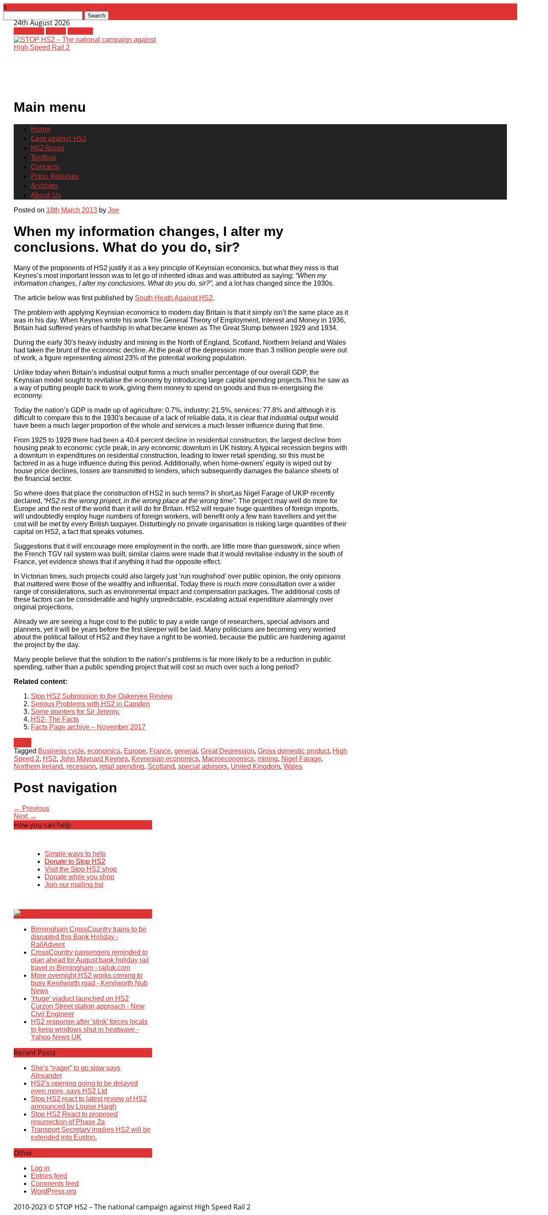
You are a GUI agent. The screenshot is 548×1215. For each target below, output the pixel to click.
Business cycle (61, 751)
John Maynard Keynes (94, 758)
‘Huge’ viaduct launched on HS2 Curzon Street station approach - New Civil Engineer (88, 1006)
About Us (46, 195)
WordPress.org (53, 1191)
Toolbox (43, 157)
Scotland (161, 766)
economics (103, 751)
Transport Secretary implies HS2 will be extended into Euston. (91, 1133)
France (160, 751)
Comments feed (55, 1183)
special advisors (202, 766)
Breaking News (58, 914)
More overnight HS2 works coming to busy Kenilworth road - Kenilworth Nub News (89, 983)
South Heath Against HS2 (174, 298)
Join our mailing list (74, 884)
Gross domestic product (293, 751)
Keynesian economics (165, 758)
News (22, 742)
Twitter (56, 31)
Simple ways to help (75, 853)
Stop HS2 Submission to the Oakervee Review (102, 696)
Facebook (29, 31)
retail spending (121, 766)
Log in (40, 1168)
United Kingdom (255, 766)
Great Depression (227, 751)
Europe (135, 751)
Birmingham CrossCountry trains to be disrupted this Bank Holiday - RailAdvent (88, 936)
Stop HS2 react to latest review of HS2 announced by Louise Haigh (89, 1102)
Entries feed (49, 1175)
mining (267, 758)
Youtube (80, 31)
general (185, 751)
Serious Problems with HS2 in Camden (90, 704)
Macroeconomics (228, 758)
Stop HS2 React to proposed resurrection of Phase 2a (74, 1118)
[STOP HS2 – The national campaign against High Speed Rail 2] (89, 47)
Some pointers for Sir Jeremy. (75, 711)
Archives (44, 185)
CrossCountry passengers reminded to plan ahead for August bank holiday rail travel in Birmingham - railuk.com (90, 960)
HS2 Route (48, 147)
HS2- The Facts (55, 719)
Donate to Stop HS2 (75, 861)
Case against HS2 (58, 138)
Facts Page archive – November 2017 (88, 727)
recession (81, 766)
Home (41, 129)
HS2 (50, 758)
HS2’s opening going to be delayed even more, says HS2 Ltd (84, 1087)
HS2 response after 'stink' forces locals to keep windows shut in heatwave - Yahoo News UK (89, 1029)
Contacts (45, 166)
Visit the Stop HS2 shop (81, 869)
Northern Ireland (38, 766)
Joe (113, 210)
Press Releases (55, 176)
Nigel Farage (301, 758)
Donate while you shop (79, 877)
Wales (292, 766)
